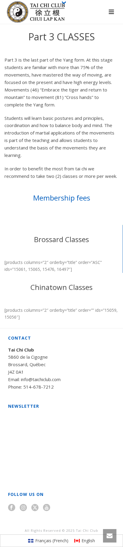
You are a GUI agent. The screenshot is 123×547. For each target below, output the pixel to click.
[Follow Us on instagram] (23, 508)
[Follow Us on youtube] (46, 508)
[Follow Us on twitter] (35, 508)
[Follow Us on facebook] (11, 508)
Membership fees (61, 198)
